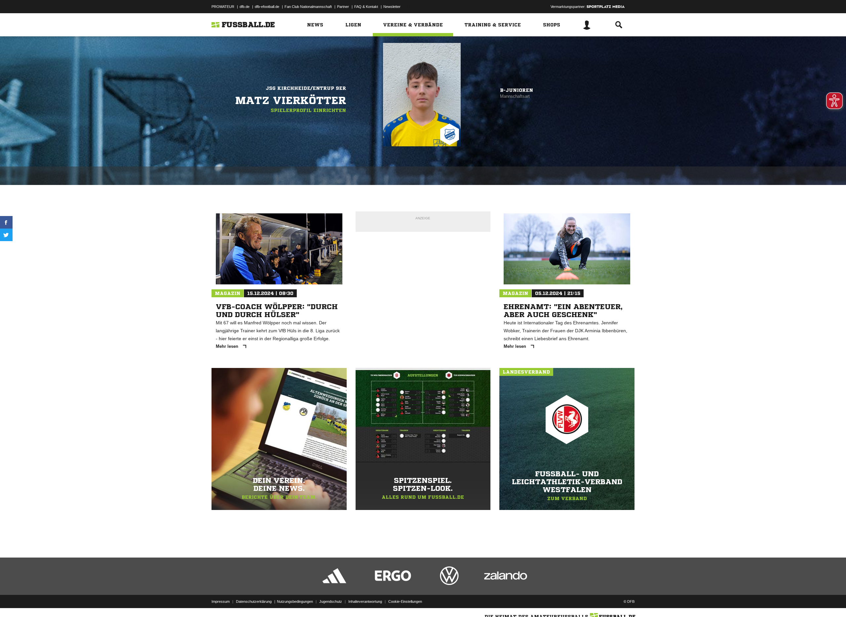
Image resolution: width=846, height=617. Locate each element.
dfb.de (245, 7)
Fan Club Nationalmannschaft (308, 7)
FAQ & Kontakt (366, 7)
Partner (343, 7)
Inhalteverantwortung (365, 601)
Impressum (221, 601)
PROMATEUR (223, 7)
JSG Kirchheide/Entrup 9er (306, 88)
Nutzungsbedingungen (295, 601)
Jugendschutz (330, 601)
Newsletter (392, 7)
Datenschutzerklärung (254, 601)
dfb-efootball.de (267, 7)
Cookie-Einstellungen (405, 601)
